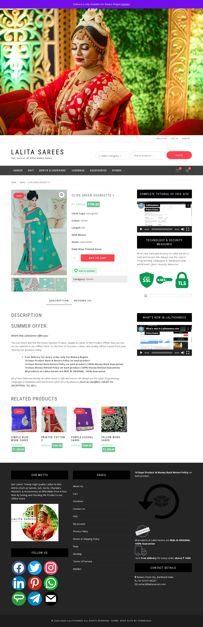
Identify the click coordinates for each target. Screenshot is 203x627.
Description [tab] (59, 300)
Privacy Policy (80, 531)
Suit (31, 170)
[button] (62, 195)
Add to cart (98, 257)
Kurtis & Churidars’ (53, 170)
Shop (75, 546)
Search (179, 155)
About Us (78, 486)
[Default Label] (19, 583)
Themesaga (145, 620)
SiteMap (77, 553)
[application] (164, 217)
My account (79, 523)
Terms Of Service (82, 561)
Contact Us (79, 508)
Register (162, 139)
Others (117, 170)
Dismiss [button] (125, 4)
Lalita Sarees (38, 152)
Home (13, 182)
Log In (174, 139)
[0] (177, 171)
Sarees (18, 170)
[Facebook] (19, 567)
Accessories (98, 170)
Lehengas (78, 170)
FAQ (75, 516)
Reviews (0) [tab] (83, 300)
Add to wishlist (87, 270)
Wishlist (77, 568)
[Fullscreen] (187, 229)
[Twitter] (35, 567)
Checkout (78, 501)
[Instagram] (51, 567)
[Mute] (182, 229)
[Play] (141, 229)
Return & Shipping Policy (86, 538)
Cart (75, 493)
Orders (186, 139)
